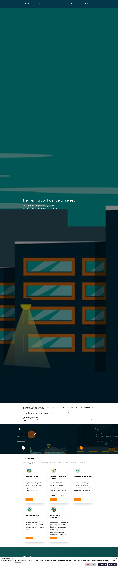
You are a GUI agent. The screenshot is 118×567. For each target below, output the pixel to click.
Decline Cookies (102, 564)
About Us (69, 3)
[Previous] (23, 448)
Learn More (21, 440)
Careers (79, 3)
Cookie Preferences (91, 564)
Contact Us (88, 3)
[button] (41, 4)
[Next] (81, 448)
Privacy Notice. (18, 561)
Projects (61, 3)
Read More (29, 499)
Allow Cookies (113, 564)
